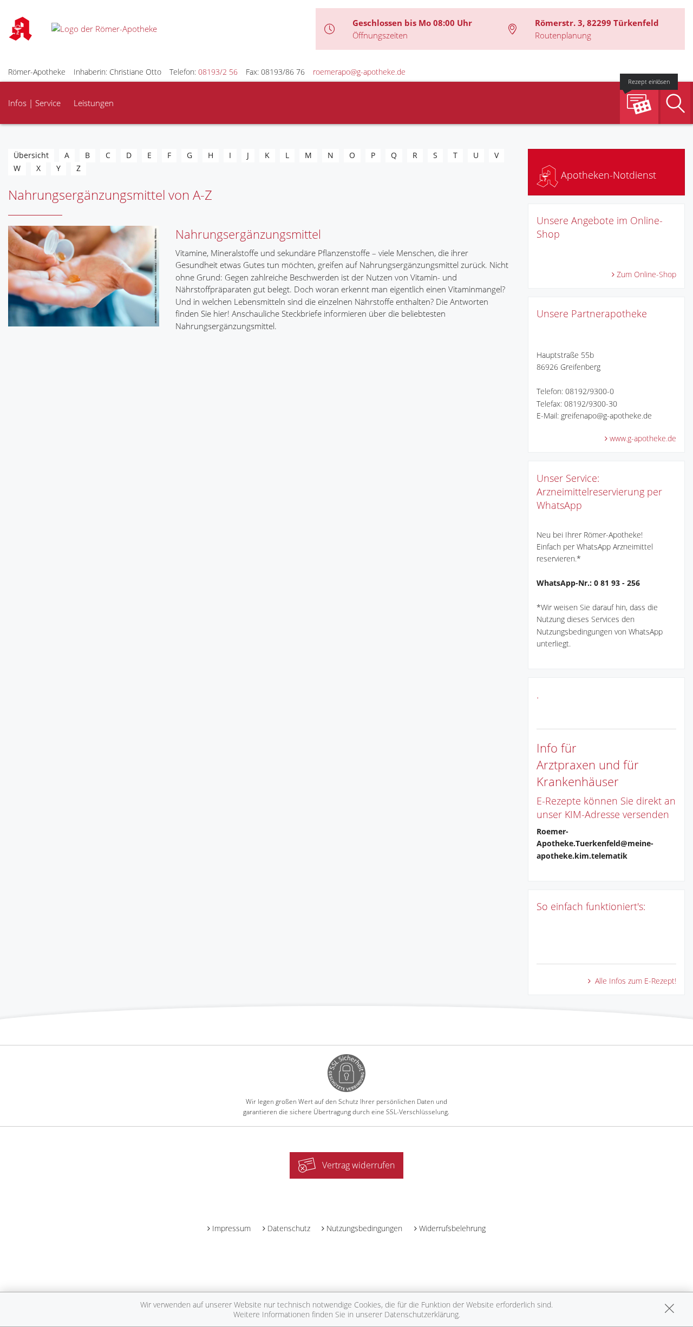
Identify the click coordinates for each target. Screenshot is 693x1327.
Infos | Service (34, 102)
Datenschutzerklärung (421, 1314)
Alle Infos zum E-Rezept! (634, 981)
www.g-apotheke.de (643, 438)
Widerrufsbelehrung (452, 1228)
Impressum (231, 1228)
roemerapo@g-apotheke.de (359, 72)
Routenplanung (563, 35)
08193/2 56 (218, 72)
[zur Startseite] (104, 28)
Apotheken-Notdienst (607, 174)
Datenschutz (288, 1228)
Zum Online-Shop (646, 274)
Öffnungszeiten (380, 35)
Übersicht (31, 155)
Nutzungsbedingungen (364, 1228)
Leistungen (94, 102)
